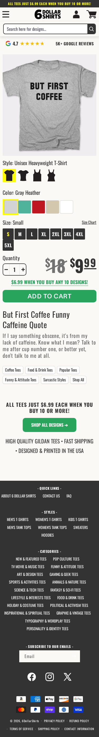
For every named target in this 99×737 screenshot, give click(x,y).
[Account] (76, 14)
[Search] (91, 29)
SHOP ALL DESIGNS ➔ (49, 425)
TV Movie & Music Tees (27, 566)
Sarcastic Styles (54, 379)
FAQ (69, 495)
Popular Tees (68, 370)
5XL (8, 245)
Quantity (11, 258)
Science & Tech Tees (29, 590)
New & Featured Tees (31, 559)
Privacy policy (54, 721)
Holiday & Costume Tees (25, 605)
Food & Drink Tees (40, 370)
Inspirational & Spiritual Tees (27, 613)
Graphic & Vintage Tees (73, 613)
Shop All (78, 379)
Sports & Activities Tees (27, 582)
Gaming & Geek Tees (64, 574)
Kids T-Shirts (78, 519)
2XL (56, 234)
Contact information (79, 729)
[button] (6, 14)
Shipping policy (49, 729)
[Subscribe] (74, 656)
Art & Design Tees (30, 574)
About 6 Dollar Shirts (18, 495)
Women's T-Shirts (48, 519)
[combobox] (45, 29)
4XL (79, 234)
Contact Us (51, 495)
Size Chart (89, 222)
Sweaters (80, 527)
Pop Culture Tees (66, 559)
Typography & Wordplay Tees (47, 621)
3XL (68, 234)
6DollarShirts (30, 720)
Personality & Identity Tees (47, 628)
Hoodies (47, 535)
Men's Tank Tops (19, 527)
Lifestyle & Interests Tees (31, 597)
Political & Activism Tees (69, 605)
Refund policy (79, 721)
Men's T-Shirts (18, 519)
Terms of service (21, 729)
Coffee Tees (13, 370)
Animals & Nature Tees (69, 582)
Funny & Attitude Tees (20, 379)
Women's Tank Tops (52, 527)
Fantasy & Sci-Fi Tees (65, 590)
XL (43, 234)
